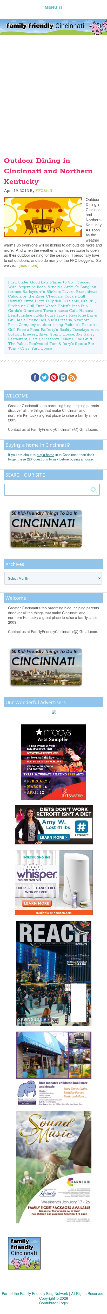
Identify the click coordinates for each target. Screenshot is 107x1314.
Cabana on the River (26, 296)
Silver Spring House (56, 334)
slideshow (50, 339)
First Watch (46, 306)
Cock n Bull (74, 296)
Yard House (41, 348)
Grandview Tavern (39, 310)
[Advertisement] (53, 91)
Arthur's (71, 287)
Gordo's (15, 310)
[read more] (28, 265)
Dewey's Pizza (20, 301)
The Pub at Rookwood (28, 343)
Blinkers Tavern (60, 291)
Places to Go (61, 282)
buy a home (45, 454)
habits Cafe (67, 310)
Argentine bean (32, 287)
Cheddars (54, 296)
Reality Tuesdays (74, 329)
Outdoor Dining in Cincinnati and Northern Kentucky (48, 171)
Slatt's (34, 339)
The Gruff (83, 339)
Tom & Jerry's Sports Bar (71, 343)
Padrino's (72, 324)
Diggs (39, 301)
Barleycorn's (34, 291)
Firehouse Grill (21, 306)
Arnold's (54, 287)
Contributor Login (53, 1302)
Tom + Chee (19, 348)
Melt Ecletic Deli (31, 320)
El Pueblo (70, 301)
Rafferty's (49, 329)
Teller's (67, 339)
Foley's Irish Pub (73, 306)
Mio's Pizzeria (60, 320)
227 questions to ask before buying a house (60, 459)
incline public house (38, 315)
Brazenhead (86, 291)
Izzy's (62, 315)
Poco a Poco (28, 329)
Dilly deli (53, 301)
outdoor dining (50, 324)
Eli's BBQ (88, 301)
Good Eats (39, 282)
